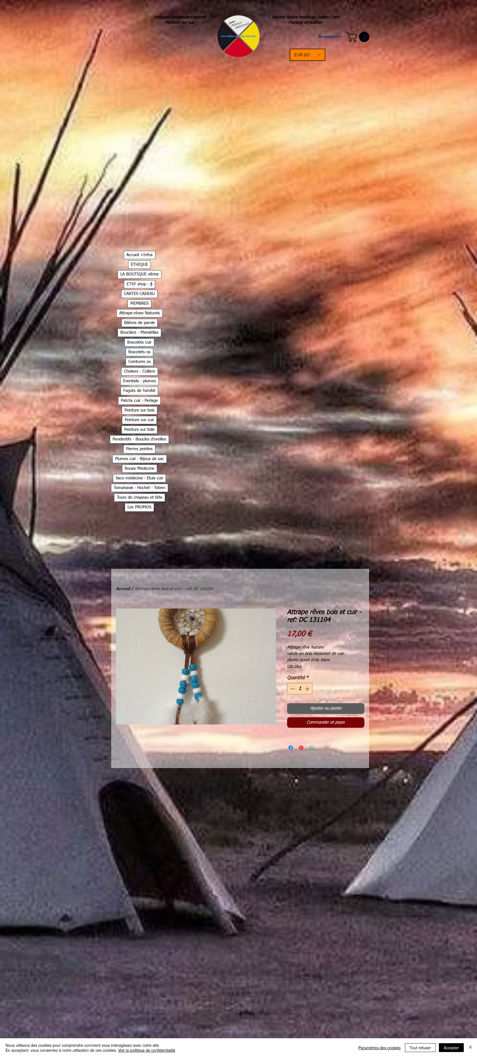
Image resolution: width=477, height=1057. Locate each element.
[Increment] (308, 688)
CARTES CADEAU (139, 294)
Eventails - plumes (139, 381)
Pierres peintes (139, 449)
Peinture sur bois (139, 410)
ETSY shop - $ (139, 284)
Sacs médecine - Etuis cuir (139, 478)
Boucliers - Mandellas (139, 332)
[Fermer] (470, 1048)
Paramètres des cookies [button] (379, 1047)
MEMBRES (139, 303)
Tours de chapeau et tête (139, 497)
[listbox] (307, 55)
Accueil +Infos (139, 255)
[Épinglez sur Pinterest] (301, 747)
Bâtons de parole (139, 323)
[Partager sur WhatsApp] (311, 747)
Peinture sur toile (139, 429)
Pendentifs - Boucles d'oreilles (139, 439)
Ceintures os (139, 362)
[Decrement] (292, 688)
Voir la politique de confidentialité (146, 1050)
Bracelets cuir (139, 342)
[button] (307, 55)
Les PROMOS (139, 507)
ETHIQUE (139, 264)
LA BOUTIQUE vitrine (139, 274)
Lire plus (294, 666)
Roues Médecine (139, 468)
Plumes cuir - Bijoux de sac (139, 459)
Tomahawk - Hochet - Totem (139, 488)
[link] (359, 37)
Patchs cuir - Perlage (139, 401)
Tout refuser (420, 1047)
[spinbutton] (300, 688)
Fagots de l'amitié (139, 391)
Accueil (123, 588)
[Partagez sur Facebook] (290, 747)
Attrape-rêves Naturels (139, 313)
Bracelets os (139, 352)
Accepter (451, 1047)
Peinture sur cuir (139, 420)
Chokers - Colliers (139, 371)
